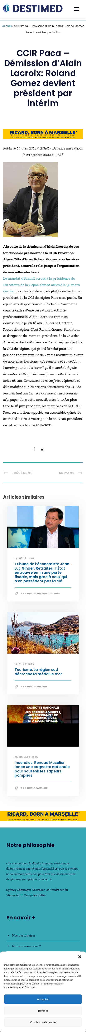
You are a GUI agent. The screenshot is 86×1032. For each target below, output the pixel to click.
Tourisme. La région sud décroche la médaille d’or (38, 671)
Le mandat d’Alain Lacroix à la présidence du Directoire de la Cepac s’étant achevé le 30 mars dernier (41, 284)
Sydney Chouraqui (18, 890)
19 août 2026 (24, 558)
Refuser (43, 1011)
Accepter (43, 999)
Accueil (7, 26)
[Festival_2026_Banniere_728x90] (43, 133)
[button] (80, 957)
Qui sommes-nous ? (26, 946)
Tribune (55, 594)
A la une (27, 594)
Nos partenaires (23, 935)
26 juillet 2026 (26, 757)
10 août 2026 (24, 664)
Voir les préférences (43, 1022)
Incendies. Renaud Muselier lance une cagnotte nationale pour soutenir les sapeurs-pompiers (42, 769)
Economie (41, 594)
